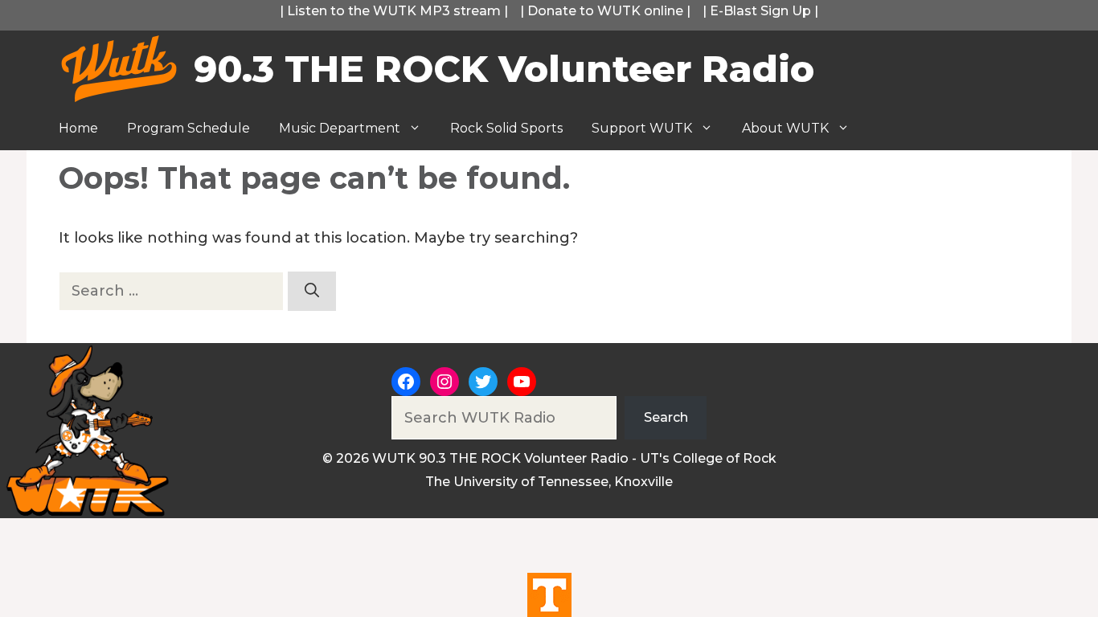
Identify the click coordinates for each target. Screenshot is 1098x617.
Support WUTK (642, 128)
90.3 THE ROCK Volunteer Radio (504, 69)
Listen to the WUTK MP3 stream (394, 10)
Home (78, 128)
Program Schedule (188, 128)
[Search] (312, 291)
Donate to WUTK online (605, 10)
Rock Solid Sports (506, 128)
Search (666, 417)
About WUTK (785, 128)
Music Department (339, 128)
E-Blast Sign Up (760, 10)
